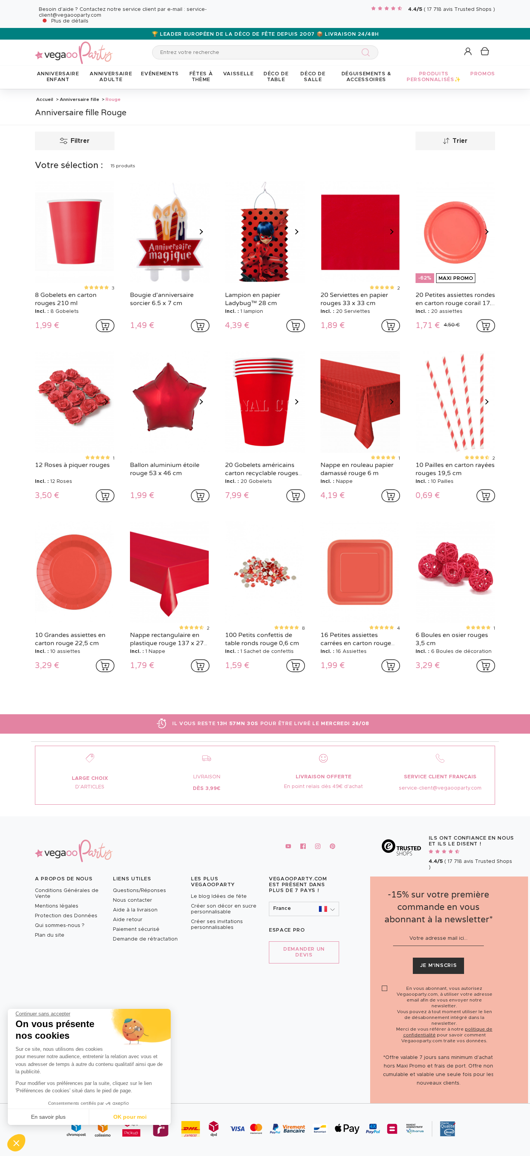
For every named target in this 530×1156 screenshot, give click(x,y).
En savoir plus (48, 1117)
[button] (16, 1142)
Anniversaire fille (79, 99)
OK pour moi (130, 1117)
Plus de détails (69, 21)
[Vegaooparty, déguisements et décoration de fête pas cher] (74, 48)
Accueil (44, 99)
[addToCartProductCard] (105, 325)
